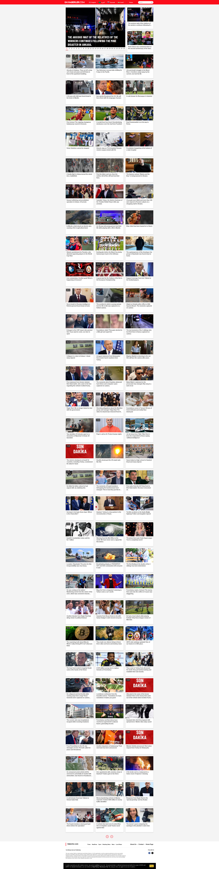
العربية (103, 2)
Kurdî (122, 2)
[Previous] (108, 836)
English (93, 2)
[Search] (152, 2)
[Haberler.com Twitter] (152, 854)
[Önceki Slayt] (68, 29)
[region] (109, 866)
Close (151, 866)
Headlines (94, 844)
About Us (133, 844)
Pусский (112, 2)
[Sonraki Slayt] (122, 29)
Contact (141, 844)
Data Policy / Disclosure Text (100, 866)
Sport (99, 844)
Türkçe (131, 2)
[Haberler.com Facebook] (149, 854)
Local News (119, 844)
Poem (89, 844)
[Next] (111, 836)
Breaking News (106, 844)
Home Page (149, 844)
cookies (97, 865)
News (113, 844)
